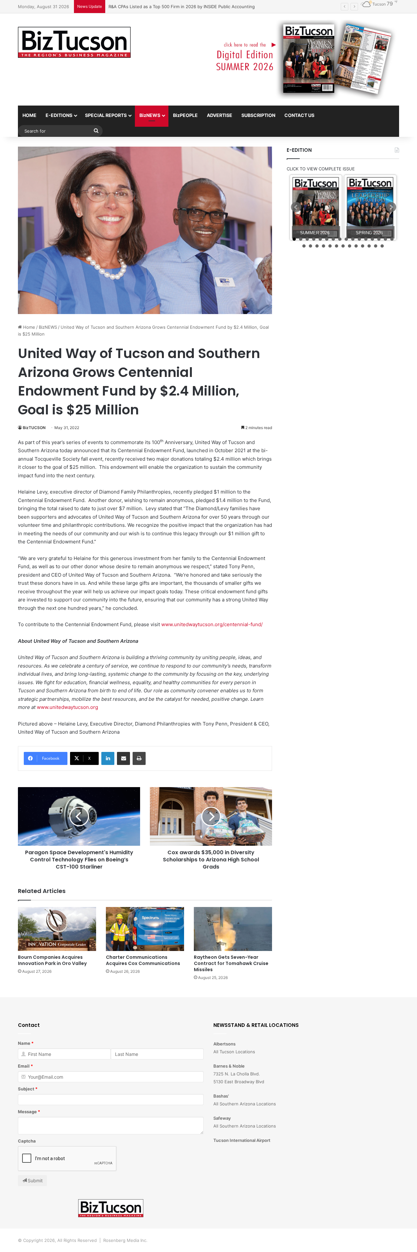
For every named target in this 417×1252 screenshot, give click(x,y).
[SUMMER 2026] (316, 208)
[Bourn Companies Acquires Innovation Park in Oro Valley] (57, 929)
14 (379, 239)
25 (356, 246)
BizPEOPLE (185, 115)
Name (24, 1043)
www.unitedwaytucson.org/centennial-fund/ (212, 624)
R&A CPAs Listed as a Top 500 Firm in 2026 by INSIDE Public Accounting (181, 6)
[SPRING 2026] (370, 208)
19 (317, 246)
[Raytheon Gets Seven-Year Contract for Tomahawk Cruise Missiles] (233, 929)
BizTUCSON (34, 427)
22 (336, 246)
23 (343, 246)
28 (375, 246)
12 (365, 239)
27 (369, 246)
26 (362, 246)
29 (382, 246)
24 (349, 246)
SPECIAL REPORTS (106, 115)
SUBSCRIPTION (258, 115)
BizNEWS (149, 115)
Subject (26, 1088)
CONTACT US (299, 115)
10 (352, 239)
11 (359, 239)
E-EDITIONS (59, 115)
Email (24, 1066)
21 (330, 246)
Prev (296, 207)
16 (392, 239)
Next (391, 207)
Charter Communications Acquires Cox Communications (143, 960)
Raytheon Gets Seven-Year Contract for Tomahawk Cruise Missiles (231, 963)
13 (372, 239)
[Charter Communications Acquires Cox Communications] (145, 929)
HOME (29, 115)
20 (323, 246)
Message (27, 1111)
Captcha (27, 1141)
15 (385, 239)
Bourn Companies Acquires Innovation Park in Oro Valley (52, 960)
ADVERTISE (219, 115)
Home (28, 327)
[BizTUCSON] (74, 42)
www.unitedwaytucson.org (67, 707)
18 (310, 246)
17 (304, 246)
